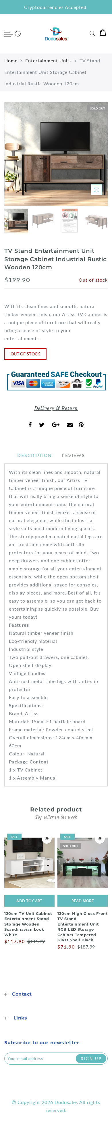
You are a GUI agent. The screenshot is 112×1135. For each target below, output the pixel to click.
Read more (83, 901)
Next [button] (90, 157)
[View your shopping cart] (103, 33)
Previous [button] (14, 157)
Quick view (47, 839)
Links (20, 1018)
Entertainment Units (48, 60)
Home (11, 60)
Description (34, 455)
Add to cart (29, 901)
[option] (56, 154)
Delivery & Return (56, 408)
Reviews (73, 455)
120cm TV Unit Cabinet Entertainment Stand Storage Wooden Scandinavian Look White (28, 924)
